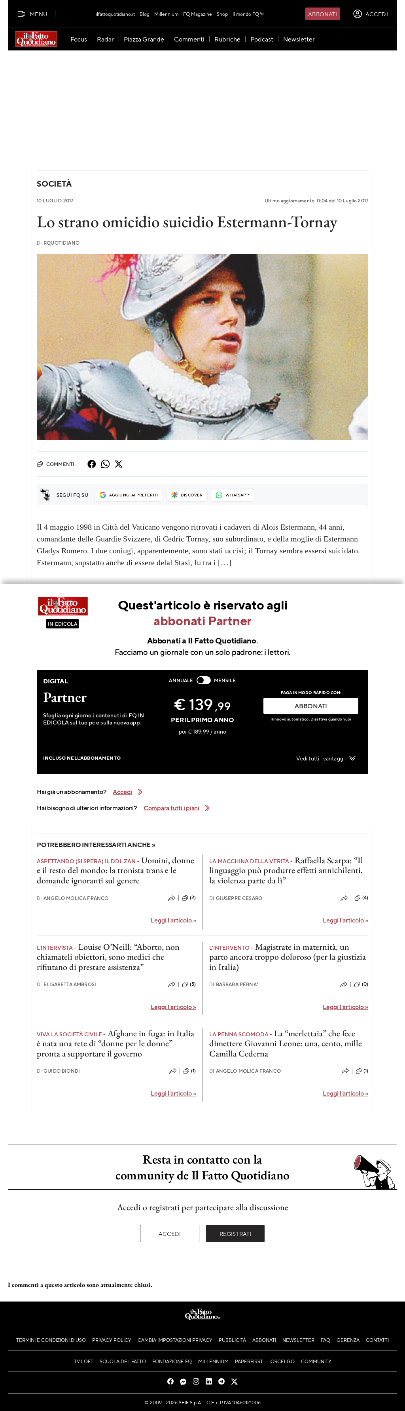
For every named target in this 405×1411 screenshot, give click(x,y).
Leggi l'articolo (173, 920)
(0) (365, 984)
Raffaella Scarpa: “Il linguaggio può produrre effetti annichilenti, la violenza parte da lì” (286, 870)
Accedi (170, 1233)
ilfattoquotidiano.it (115, 13)
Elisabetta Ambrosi (66, 984)
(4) (365, 897)
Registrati (236, 1233)
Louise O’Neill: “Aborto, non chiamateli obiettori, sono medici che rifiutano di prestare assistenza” (108, 957)
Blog (145, 13)
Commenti (60, 464)
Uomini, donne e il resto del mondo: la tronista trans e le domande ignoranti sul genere (115, 870)
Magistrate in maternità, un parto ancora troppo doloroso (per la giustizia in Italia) (287, 957)
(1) (193, 1070)
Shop (222, 13)
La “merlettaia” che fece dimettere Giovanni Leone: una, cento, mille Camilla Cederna (285, 1043)
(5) (193, 984)
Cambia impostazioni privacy (175, 1340)
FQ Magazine (197, 13)
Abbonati (322, 13)
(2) (193, 897)
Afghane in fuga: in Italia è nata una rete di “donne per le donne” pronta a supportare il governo (115, 1043)
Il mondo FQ (246, 14)
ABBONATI (311, 706)
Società (54, 184)
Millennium (166, 13)
